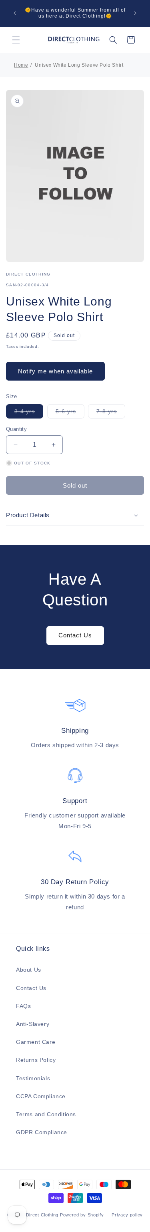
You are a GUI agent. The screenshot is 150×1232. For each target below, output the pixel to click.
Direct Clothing (42, 1214)
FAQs (23, 1006)
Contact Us (75, 635)
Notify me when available (55, 371)
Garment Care (35, 1042)
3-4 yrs (28, 413)
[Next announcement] (135, 13)
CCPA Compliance (41, 1096)
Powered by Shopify (82, 1214)
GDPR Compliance (41, 1132)
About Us (28, 969)
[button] (16, 40)
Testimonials (33, 1078)
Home (21, 65)
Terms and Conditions (46, 1114)
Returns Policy (36, 1060)
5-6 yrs (70, 413)
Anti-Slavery (32, 1024)
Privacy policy (127, 1214)
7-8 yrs (110, 413)
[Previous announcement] (15, 13)
